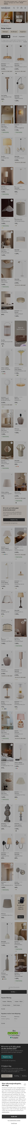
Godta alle (14, 1116)
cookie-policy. (5, 1112)
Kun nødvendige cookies (14, 1120)
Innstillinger (14, 1123)
